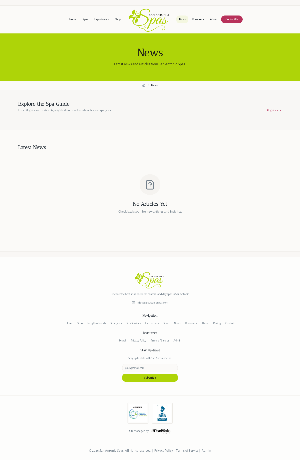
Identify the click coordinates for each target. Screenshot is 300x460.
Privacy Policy (138, 340)
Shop (118, 19)
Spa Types (116, 323)
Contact (229, 323)
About (214, 19)
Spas (85, 19)
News (182, 19)
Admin (177, 340)
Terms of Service (160, 340)
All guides (272, 110)
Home (73, 19)
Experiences (101, 19)
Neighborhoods (96, 323)
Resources (198, 19)
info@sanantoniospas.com (152, 302)
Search (123, 340)
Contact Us (232, 19)
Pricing (217, 323)
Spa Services (134, 323)
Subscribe (150, 377)
